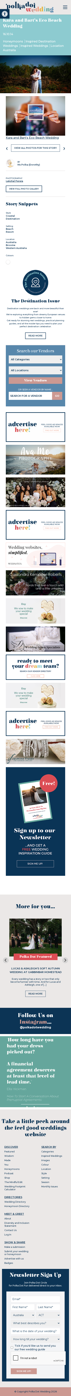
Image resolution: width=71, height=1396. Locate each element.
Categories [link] (47, 1151)
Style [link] (44, 1173)
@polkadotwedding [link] (35, 1027)
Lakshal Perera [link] (14, 181)
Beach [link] (9, 229)
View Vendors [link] (35, 380)
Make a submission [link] (14, 1247)
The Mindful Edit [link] (13, 1182)
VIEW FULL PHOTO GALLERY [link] (24, 189)
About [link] (7, 1218)
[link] (4, 14)
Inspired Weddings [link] (34, 46)
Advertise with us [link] (14, 1258)
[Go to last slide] (6, 960)
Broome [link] (10, 245)
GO (57, 395)
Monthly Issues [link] (49, 1186)
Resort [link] (10, 232)
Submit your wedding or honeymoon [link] (16, 1253)
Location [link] (46, 1169)
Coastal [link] (10, 215)
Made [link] (7, 1160)
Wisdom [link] (9, 1156)
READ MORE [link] (35, 335)
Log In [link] (7, 1234)
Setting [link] (45, 1177)
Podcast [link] (8, 1173)
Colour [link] (45, 1164)
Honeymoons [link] (13, 41)
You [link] (6, 1164)
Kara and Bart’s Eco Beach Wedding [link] (32, 137)
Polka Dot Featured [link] (35, 957)
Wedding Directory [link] (15, 1201)
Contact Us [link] (10, 1230)
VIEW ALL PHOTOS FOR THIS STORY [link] (35, 148)
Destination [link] (13, 218)
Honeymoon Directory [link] (16, 1206)
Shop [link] (7, 1177)
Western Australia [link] (16, 248)
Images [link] (45, 1160)
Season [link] (45, 1182)
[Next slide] (65, 960)
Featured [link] (9, 1151)
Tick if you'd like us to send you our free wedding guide (35, 1347)
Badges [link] (8, 1263)
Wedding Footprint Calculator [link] (14, 1188)
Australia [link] (11, 242)
